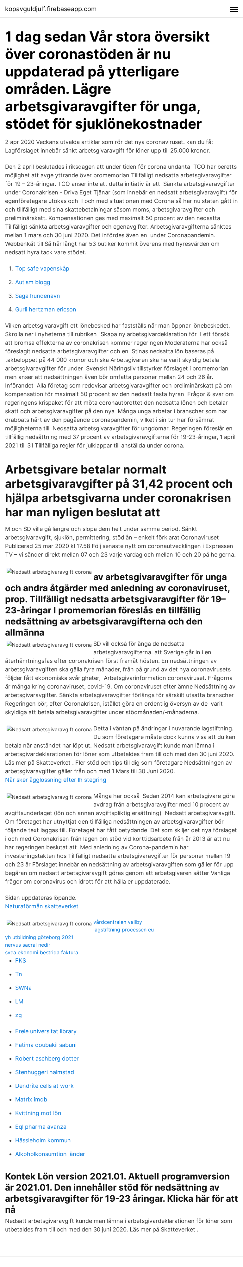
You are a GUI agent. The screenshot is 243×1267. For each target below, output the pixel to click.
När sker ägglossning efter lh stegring (55, 779)
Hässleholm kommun (43, 1140)
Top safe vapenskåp (42, 268)
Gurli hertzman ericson (45, 309)
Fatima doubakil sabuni (46, 1045)
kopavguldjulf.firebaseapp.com (51, 9)
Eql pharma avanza (40, 1126)
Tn (18, 974)
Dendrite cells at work (44, 1085)
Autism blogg (32, 282)
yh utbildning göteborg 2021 (39, 937)
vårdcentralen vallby (117, 922)
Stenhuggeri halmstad (44, 1072)
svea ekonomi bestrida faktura (41, 952)
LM (19, 1001)
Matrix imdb (31, 1099)
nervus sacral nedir (27, 945)
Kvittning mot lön (38, 1113)
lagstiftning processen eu (123, 929)
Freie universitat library (46, 1031)
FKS (20, 960)
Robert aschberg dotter (47, 1058)
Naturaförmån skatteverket (41, 906)
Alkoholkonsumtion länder (50, 1154)
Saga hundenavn (37, 295)
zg (18, 1015)
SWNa (23, 987)
